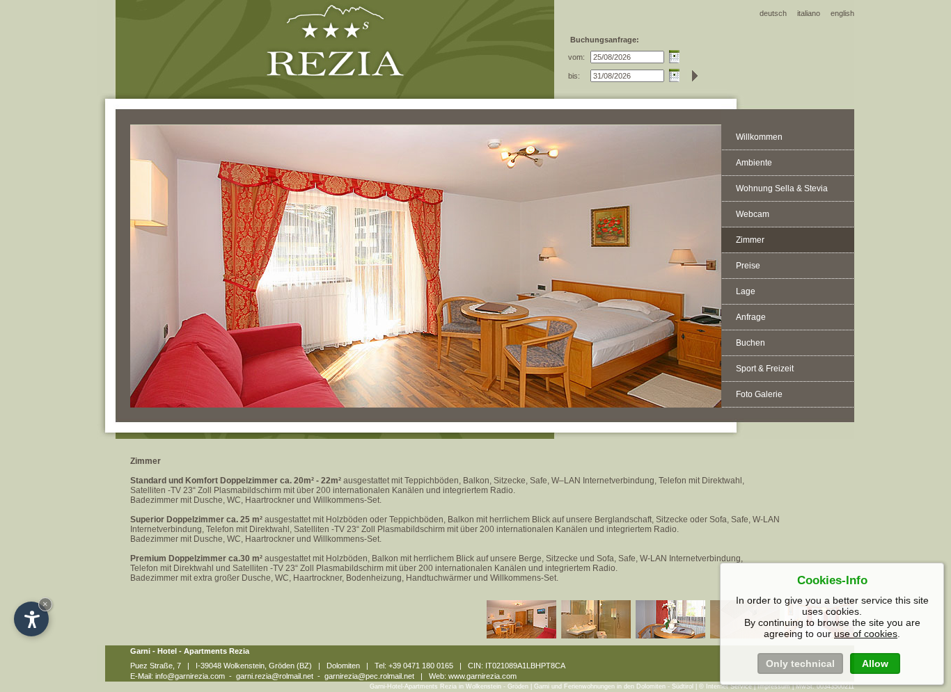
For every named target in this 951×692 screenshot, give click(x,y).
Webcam (752, 214)
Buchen (750, 343)
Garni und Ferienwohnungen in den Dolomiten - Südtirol (613, 686)
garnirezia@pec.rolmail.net (369, 676)
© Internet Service (725, 686)
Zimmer (750, 240)
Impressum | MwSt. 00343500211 (805, 686)
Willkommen (759, 137)
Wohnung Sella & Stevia (782, 188)
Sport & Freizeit (765, 368)
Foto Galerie (759, 394)
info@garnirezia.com (190, 676)
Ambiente (754, 163)
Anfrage (751, 317)
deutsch (773, 13)
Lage (745, 291)
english (842, 13)
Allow (875, 663)
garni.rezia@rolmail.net (274, 676)
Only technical (800, 663)
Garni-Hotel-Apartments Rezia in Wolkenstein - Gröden (449, 686)
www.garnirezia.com (482, 676)
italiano (808, 13)
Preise (748, 266)
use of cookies (865, 633)
